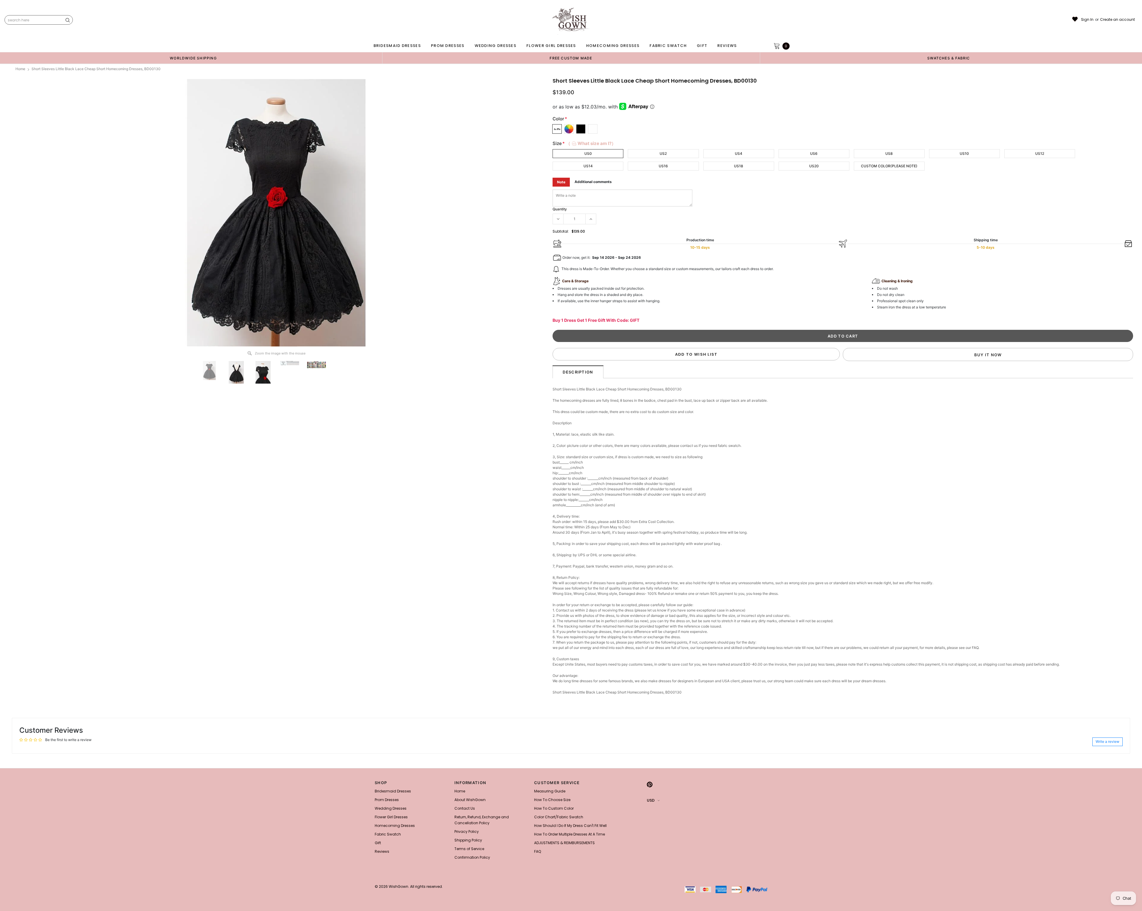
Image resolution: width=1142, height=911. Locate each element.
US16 (663, 166)
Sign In (1087, 19)
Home (20, 69)
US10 (964, 153)
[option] (193, 58)
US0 (588, 153)
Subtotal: (561, 231)
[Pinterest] (649, 784)
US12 (1039, 153)
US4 (738, 153)
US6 (814, 153)
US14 (588, 166)
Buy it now (988, 354)
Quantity (560, 209)
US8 (889, 153)
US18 (738, 166)
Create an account (1117, 19)
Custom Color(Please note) (889, 166)
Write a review (1107, 741)
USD (651, 800)
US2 (663, 153)
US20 (814, 166)
